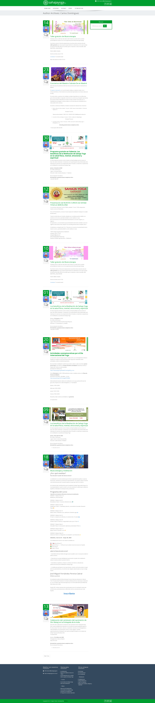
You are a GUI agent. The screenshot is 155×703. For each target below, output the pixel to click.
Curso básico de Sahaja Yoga (67, 682)
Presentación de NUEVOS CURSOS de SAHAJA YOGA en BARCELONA (68, 204)
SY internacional (81, 672)
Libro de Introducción (65, 683)
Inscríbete (69, 593)
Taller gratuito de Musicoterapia (63, 36)
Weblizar (66, 701)
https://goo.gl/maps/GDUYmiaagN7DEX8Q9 (60, 378)
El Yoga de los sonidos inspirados (68, 692)
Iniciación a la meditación (66, 691)
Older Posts (46, 656)
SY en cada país (81, 674)
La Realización (64, 671)
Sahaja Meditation (82, 680)
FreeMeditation (81, 679)
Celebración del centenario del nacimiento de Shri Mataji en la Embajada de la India (68, 621)
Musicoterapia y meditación (61, 470)
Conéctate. (52, 56)
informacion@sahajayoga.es (104, 1)
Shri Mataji (55, 8)
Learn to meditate (82, 682)
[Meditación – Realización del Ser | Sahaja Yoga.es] (60, 2)
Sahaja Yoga (47, 8)
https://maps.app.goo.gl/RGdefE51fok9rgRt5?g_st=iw (62, 370)
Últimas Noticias (79, 8)
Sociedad (63, 8)
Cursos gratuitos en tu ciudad (67, 675)
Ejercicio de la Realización (66, 688)
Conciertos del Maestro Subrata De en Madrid (68, 83)
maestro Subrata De (55, 90)
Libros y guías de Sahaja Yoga (67, 676)
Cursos (70, 8)
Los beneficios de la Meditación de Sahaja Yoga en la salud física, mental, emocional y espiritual (69, 307)
